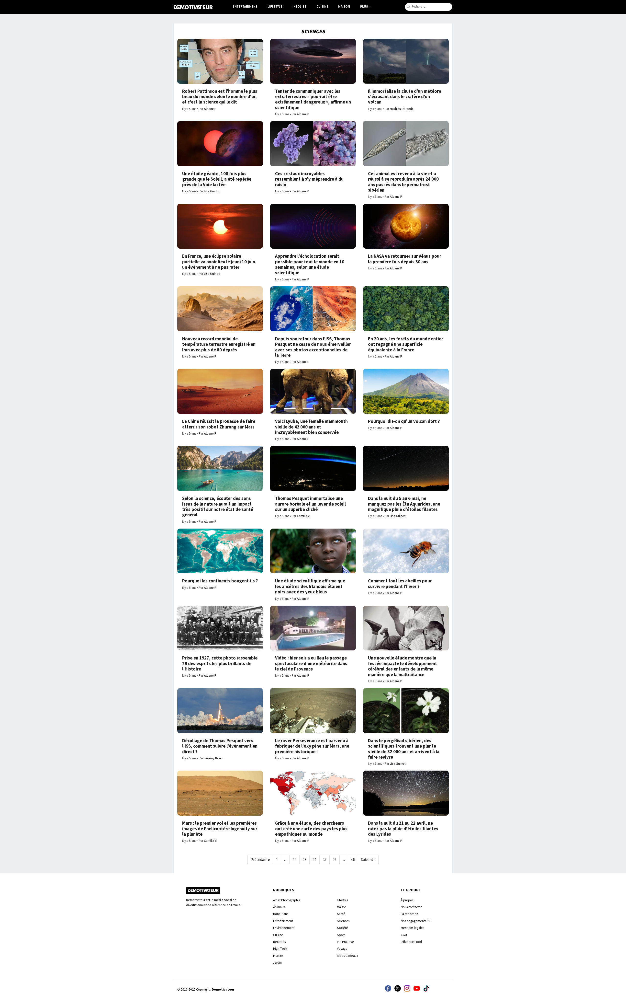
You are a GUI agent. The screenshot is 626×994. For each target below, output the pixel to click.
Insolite (299, 6)
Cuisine (322, 6)
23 (304, 859)
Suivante (368, 859)
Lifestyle (275, 6)
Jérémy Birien (213, 758)
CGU (404, 935)
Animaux (279, 907)
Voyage (342, 948)
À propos (407, 900)
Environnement (283, 927)
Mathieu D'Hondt (402, 108)
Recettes (279, 941)
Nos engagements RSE (416, 921)
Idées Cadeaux (347, 955)
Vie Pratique (345, 941)
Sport (341, 935)
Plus (364, 6)
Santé (341, 914)
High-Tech (280, 948)
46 (353, 859)
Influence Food (411, 941)
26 (334, 859)
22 (294, 859)
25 (324, 859)
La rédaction (409, 914)
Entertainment (245, 6)
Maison (344, 6)
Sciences (343, 921)
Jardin (277, 962)
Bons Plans (280, 914)
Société (342, 927)
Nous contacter (411, 907)
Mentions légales (412, 927)
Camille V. (303, 516)
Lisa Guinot (212, 191)
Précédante (260, 859)
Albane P (210, 108)
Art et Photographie (287, 900)
